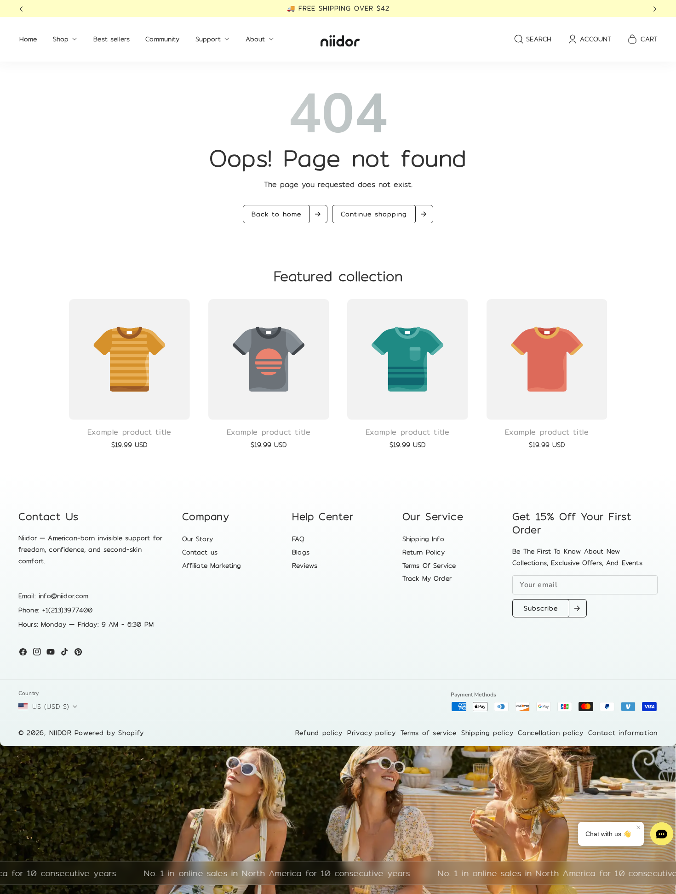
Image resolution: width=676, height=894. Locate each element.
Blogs (300, 552)
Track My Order (427, 578)
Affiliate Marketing (211, 565)
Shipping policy (487, 733)
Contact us (200, 552)
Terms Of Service (429, 565)
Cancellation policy (550, 733)
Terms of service (429, 733)
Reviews (304, 565)
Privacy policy (371, 733)
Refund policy (319, 733)
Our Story (197, 539)
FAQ (298, 539)
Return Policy (423, 552)
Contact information (623, 733)
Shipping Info (423, 539)
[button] (23, 8)
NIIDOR (60, 733)
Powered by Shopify (109, 733)
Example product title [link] (129, 432)
